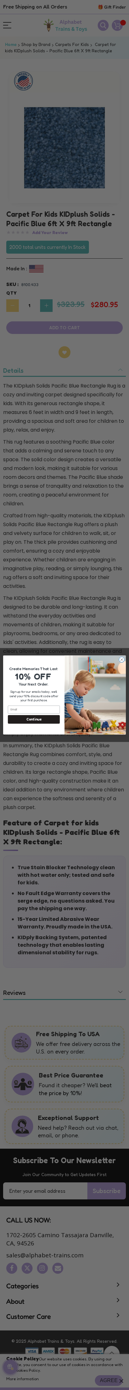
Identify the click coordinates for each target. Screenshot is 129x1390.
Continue (33, 719)
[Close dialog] (122, 660)
